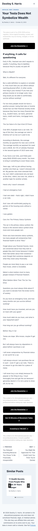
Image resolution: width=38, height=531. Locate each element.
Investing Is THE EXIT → (19, 429)
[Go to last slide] (9, 485)
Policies (33, 525)
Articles (5, 9)
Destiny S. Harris (9, 22)
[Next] (28, 485)
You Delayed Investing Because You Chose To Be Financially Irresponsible (9, 453)
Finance (16, 9)
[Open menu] (34, 3)
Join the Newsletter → (19, 46)
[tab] (15, 497)
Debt (10, 9)
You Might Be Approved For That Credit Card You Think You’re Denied (28, 453)
